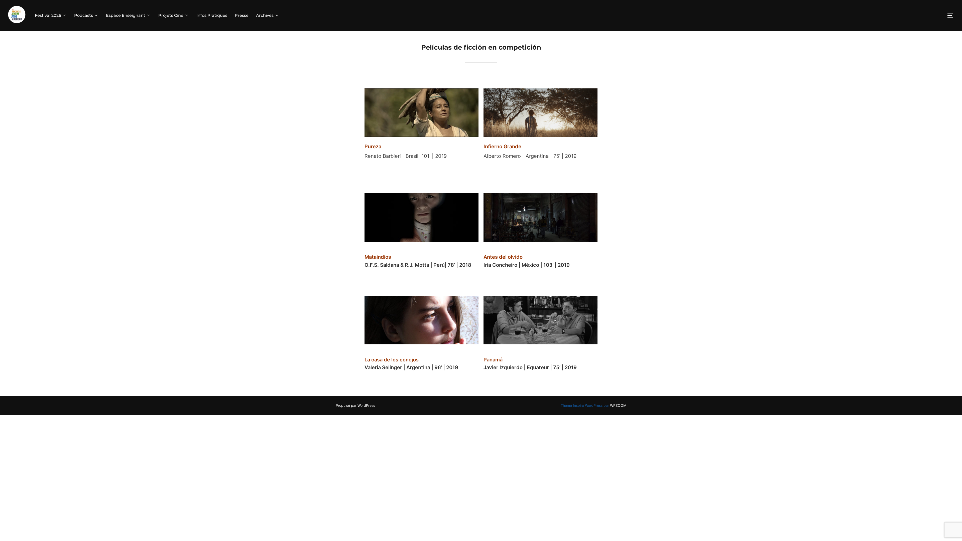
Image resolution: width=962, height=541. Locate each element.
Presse (242, 15)
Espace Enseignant (125, 15)
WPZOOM (618, 405)
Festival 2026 (48, 15)
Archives (265, 15)
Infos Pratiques (211, 15)
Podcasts (83, 15)
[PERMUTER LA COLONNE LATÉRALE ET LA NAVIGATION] (952, 15)
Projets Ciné (170, 15)
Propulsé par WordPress (355, 405)
